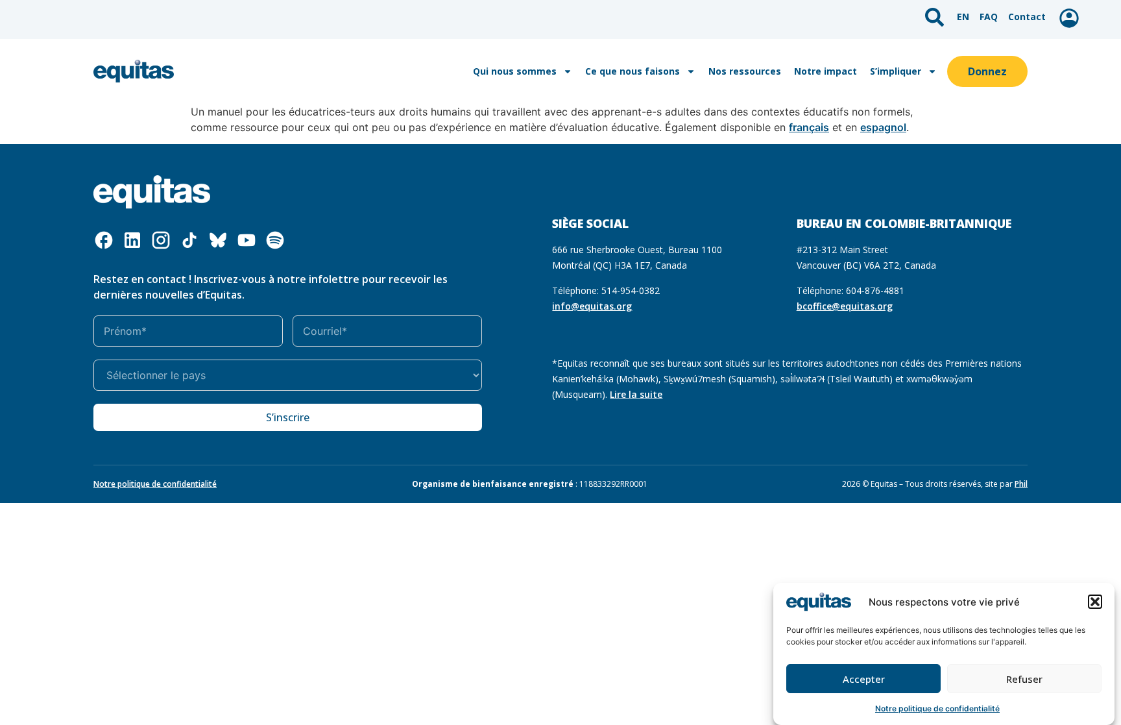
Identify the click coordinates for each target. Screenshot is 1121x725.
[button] (1095, 601)
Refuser (1024, 678)
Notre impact (825, 71)
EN (963, 16)
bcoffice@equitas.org (845, 306)
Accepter (864, 678)
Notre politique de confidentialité (937, 708)
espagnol (883, 127)
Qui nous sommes (515, 71)
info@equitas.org (592, 306)
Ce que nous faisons (632, 71)
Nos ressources (744, 71)
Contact (1027, 16)
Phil (1021, 483)
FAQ (989, 16)
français (809, 127)
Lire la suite (636, 394)
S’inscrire (287, 417)
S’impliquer (895, 71)
